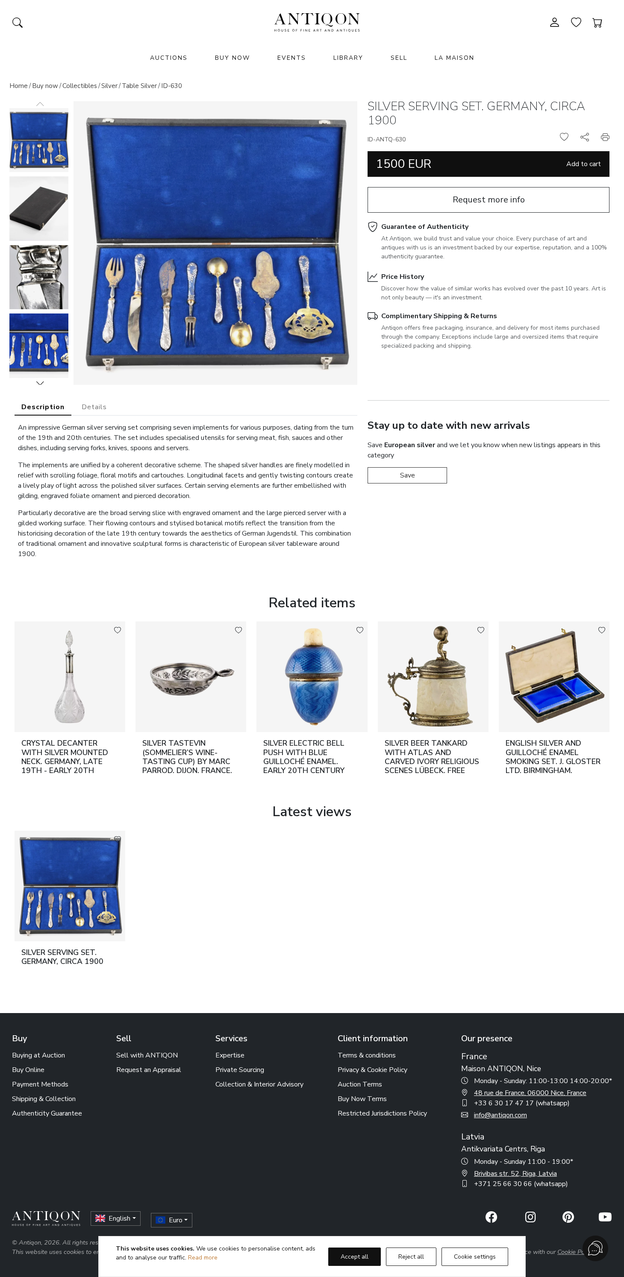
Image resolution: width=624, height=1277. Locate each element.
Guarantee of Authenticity (424, 226)
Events (291, 58)
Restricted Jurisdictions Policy (382, 1113)
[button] (40, 383)
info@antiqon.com (500, 1115)
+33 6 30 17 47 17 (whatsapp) (522, 1103)
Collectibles (79, 86)
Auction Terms (360, 1084)
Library (348, 58)
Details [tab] (94, 407)
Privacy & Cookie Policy (372, 1070)
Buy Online (28, 1070)
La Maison (454, 58)
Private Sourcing (239, 1070)
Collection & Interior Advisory (259, 1084)
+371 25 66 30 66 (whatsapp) (521, 1184)
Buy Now (232, 58)
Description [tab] (43, 407)
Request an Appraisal (148, 1070)
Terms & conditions (367, 1055)
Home (18, 86)
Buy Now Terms (362, 1099)
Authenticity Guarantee (47, 1113)
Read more (203, 1258)
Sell (399, 58)
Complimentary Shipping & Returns (439, 316)
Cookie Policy (575, 1252)
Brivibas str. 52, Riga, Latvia (515, 1173)
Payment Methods (40, 1084)
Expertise (229, 1055)
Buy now (45, 86)
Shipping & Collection (44, 1099)
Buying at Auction (38, 1055)
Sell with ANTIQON (147, 1055)
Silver (109, 86)
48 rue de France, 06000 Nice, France (530, 1093)
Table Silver (139, 86)
